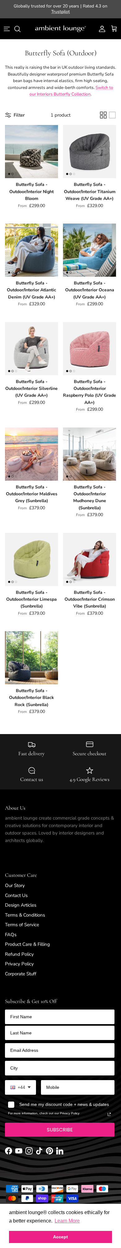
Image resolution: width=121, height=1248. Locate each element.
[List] (112, 109)
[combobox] (20, 1082)
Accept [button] (60, 1236)
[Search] (20, 23)
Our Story (15, 880)
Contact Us (16, 890)
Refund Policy (19, 949)
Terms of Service (22, 919)
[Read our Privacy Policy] (109, 1109)
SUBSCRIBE (60, 1124)
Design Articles (20, 900)
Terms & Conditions (25, 910)
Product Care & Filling (27, 939)
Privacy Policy (19, 958)
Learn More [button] (67, 1220)
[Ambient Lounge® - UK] (60, 23)
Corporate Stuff (20, 968)
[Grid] (103, 109)
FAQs (10, 929)
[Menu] (7, 23)
